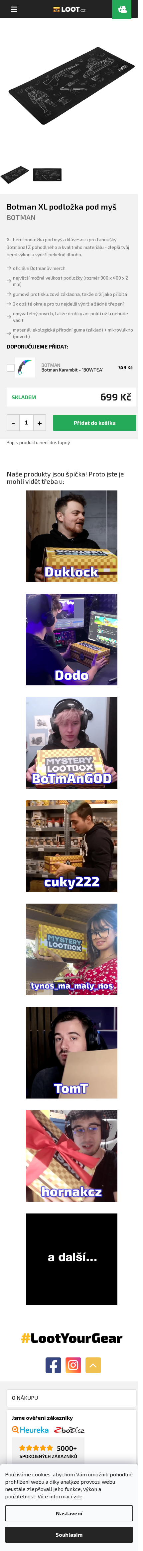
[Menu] (14, 9)
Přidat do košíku (94, 422)
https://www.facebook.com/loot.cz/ (53, 1365)
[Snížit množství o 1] (13, 422)
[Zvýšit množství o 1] (39, 422)
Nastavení (69, 1513)
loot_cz (73, 1365)
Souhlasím (69, 1534)
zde (77, 1496)
